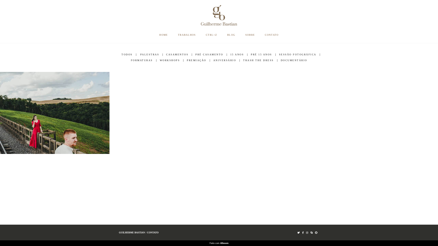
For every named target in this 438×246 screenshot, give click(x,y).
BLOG (231, 35)
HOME (163, 35)
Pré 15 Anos (261, 54)
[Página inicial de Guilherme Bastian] (219, 15)
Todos (127, 54)
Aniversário (224, 60)
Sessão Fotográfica (297, 54)
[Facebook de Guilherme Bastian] (303, 232)
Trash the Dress (258, 60)
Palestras (149, 54)
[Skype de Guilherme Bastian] (312, 232)
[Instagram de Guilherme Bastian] (307, 232)
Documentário (294, 60)
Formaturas (142, 60)
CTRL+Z (211, 35)
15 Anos (237, 54)
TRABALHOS (187, 35)
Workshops (170, 60)
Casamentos (177, 54)
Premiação (196, 60)
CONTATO (272, 35)
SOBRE (250, 35)
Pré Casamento (209, 54)
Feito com (219, 243)
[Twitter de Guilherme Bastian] (298, 232)
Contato (153, 232)
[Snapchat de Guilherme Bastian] (316, 232)
